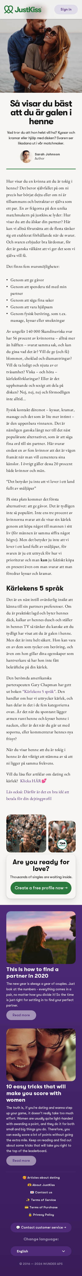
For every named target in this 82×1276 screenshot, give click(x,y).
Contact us (43, 1192)
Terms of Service (43, 1200)
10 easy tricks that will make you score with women (36, 1093)
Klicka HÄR (33, 780)
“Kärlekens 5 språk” (39, 691)
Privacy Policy (43, 1215)
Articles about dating (43, 1177)
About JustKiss (43, 1185)
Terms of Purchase (43, 1207)
